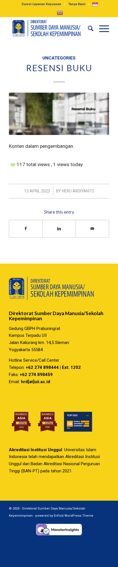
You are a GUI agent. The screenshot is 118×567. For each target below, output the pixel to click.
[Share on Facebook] (25, 228)
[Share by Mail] (92, 228)
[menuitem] (41, 4)
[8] (59, 114)
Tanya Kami (76, 4)
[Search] (87, 28)
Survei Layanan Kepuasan (41, 4)
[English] (60, 13)
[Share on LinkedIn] (59, 228)
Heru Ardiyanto (78, 191)
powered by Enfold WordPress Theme (64, 516)
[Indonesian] (95, 4)
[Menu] (101, 28)
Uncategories (59, 58)
